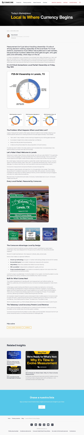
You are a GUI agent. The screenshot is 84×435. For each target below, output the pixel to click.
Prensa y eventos (16, 418)
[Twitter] (32, 425)
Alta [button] (42, 407)
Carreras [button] (45, 2)
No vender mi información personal (60, 431)
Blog (8, 30)
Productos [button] (18, 2)
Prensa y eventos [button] (27, 2)
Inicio (9, 418)
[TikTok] (40, 425)
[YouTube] (48, 425)
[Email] (52, 425)
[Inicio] (7, 3)
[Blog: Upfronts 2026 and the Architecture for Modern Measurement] (14, 355)
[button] (56, 3)
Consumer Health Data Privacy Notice (41, 431)
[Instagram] (44, 425)
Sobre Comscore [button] (37, 2)
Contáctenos (73, 431)
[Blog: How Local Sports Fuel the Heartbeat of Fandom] (14, 370)
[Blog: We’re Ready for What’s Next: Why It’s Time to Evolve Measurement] (42, 360)
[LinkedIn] (36, 425)
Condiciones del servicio (25, 431)
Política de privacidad (13, 431)
